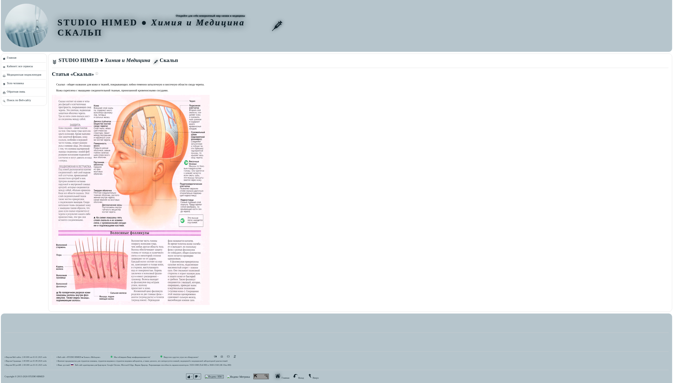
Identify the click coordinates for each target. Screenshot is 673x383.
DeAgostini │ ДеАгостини (138, 73)
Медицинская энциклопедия (23, 74)
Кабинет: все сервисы (19, 66)
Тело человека (14, 83)
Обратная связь (15, 91)
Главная (10, 57)
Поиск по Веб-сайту (18, 100)
